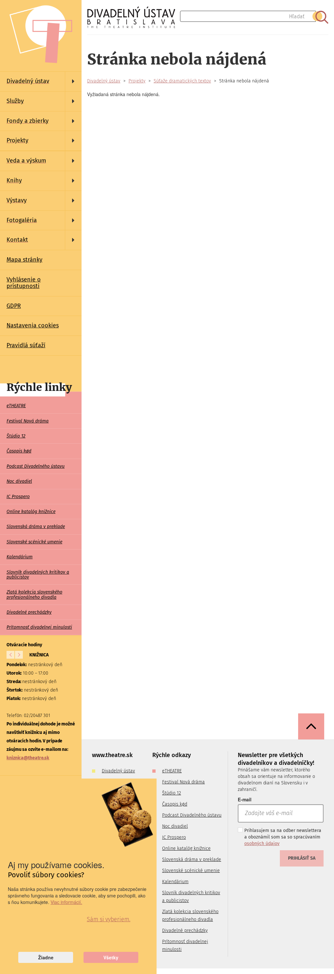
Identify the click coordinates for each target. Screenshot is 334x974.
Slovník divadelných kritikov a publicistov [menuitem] (38, 574)
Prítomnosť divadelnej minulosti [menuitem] (39, 627)
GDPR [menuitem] (14, 305)
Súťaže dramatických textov (182, 81)
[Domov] (133, 17)
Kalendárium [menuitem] (20, 557)
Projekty (137, 81)
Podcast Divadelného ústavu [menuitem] (36, 466)
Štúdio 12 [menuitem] (16, 436)
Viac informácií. (66, 902)
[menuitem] (41, 81)
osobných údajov (262, 843)
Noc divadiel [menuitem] (19, 481)
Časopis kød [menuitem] (19, 451)
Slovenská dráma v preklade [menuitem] (36, 526)
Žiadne (45, 957)
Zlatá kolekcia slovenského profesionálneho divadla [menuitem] (34, 594)
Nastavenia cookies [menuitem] (33, 325)
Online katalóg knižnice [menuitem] (31, 511)
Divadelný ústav (103, 81)
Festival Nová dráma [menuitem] (28, 421)
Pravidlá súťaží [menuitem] (26, 345)
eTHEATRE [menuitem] (16, 405)
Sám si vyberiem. (108, 919)
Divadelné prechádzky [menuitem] (29, 612)
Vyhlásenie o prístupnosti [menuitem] (24, 283)
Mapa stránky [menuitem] (24, 259)
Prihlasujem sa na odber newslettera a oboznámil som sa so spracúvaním (282, 837)
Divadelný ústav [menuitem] (118, 771)
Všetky (110, 957)
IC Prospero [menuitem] (18, 496)
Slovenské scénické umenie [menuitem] (34, 542)
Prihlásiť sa (301, 858)
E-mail (244, 799)
